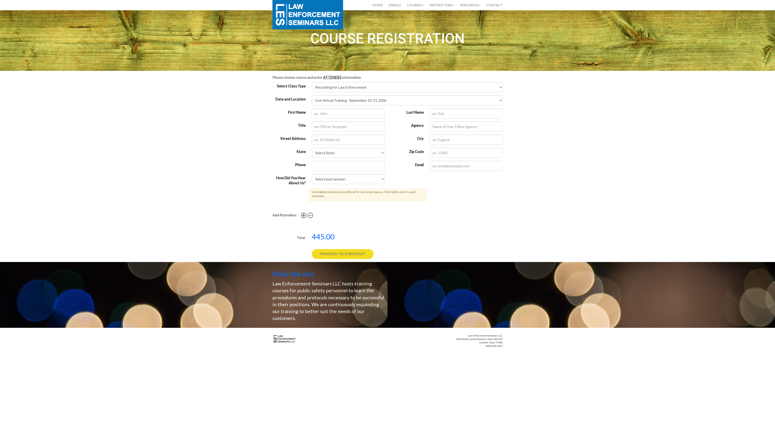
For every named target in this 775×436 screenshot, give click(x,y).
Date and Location (290, 99)
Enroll (395, 5)
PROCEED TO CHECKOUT (342, 254)
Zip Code (416, 151)
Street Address (293, 138)
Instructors (441, 5)
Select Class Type (291, 86)
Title (302, 125)
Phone (300, 164)
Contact (494, 5)
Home (378, 5)
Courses (414, 5)
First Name (297, 112)
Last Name (415, 112)
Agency (417, 125)
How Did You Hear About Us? (291, 180)
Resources (469, 5)
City (420, 138)
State (301, 151)
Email (419, 164)
